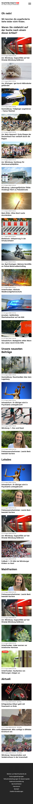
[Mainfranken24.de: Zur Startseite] (10, 3)
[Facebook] (11, 768)
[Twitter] (16, 768)
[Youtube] (22, 768)
